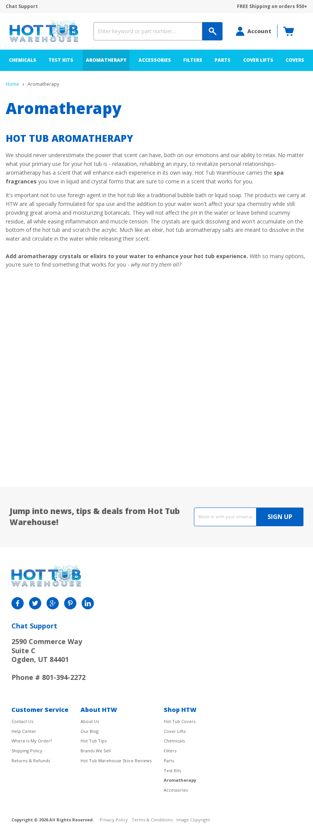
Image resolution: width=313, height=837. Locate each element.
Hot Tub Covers (179, 721)
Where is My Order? (31, 741)
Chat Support (22, 6)
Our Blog (89, 731)
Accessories (155, 60)
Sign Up (280, 516)
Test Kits (60, 60)
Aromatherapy (106, 60)
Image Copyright (193, 820)
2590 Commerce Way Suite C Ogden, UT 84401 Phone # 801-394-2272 (48, 659)
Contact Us (22, 721)
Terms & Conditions (152, 820)
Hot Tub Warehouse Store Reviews (116, 760)
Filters (192, 60)
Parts (223, 60)
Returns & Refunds (30, 760)
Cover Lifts (258, 60)
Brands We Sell (96, 750)
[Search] (212, 31)
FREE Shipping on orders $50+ (272, 6)
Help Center (23, 731)
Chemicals (22, 60)
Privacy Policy (114, 820)
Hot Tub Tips (93, 741)
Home (12, 84)
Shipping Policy (26, 750)
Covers (295, 60)
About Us (90, 721)
